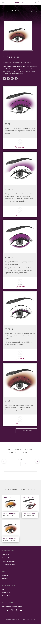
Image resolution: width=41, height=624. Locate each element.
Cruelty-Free (6, 558)
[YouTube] (21, 610)
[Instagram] (12, 610)
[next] (37, 461)
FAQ (3, 589)
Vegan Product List (9, 561)
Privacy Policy (25, 619)
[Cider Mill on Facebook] (9, 79)
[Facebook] (3, 610)
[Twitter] (7, 610)
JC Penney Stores (8, 564)
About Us (5, 555)
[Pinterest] (16, 610)
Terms (33, 619)
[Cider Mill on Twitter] (5, 79)
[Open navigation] (3, 2)
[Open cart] (38, 2)
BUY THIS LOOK (27, 431)
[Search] (35, 2)
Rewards (5, 575)
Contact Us (6, 592)
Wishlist (5, 579)
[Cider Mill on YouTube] (13, 79)
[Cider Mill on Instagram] (16, 79)
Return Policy (6, 596)
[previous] (4, 461)
